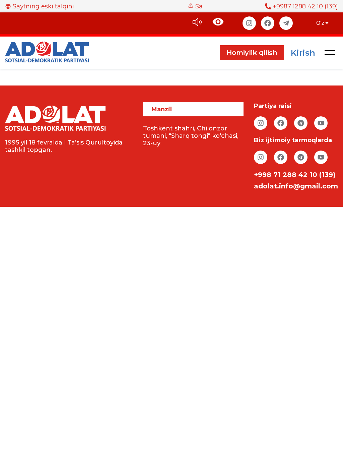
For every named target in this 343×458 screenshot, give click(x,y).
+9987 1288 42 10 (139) (305, 6)
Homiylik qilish (251, 53)
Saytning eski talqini (43, 6)
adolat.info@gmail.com (296, 186)
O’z (320, 23)
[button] (330, 53)
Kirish (303, 53)
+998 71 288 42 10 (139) (295, 175)
